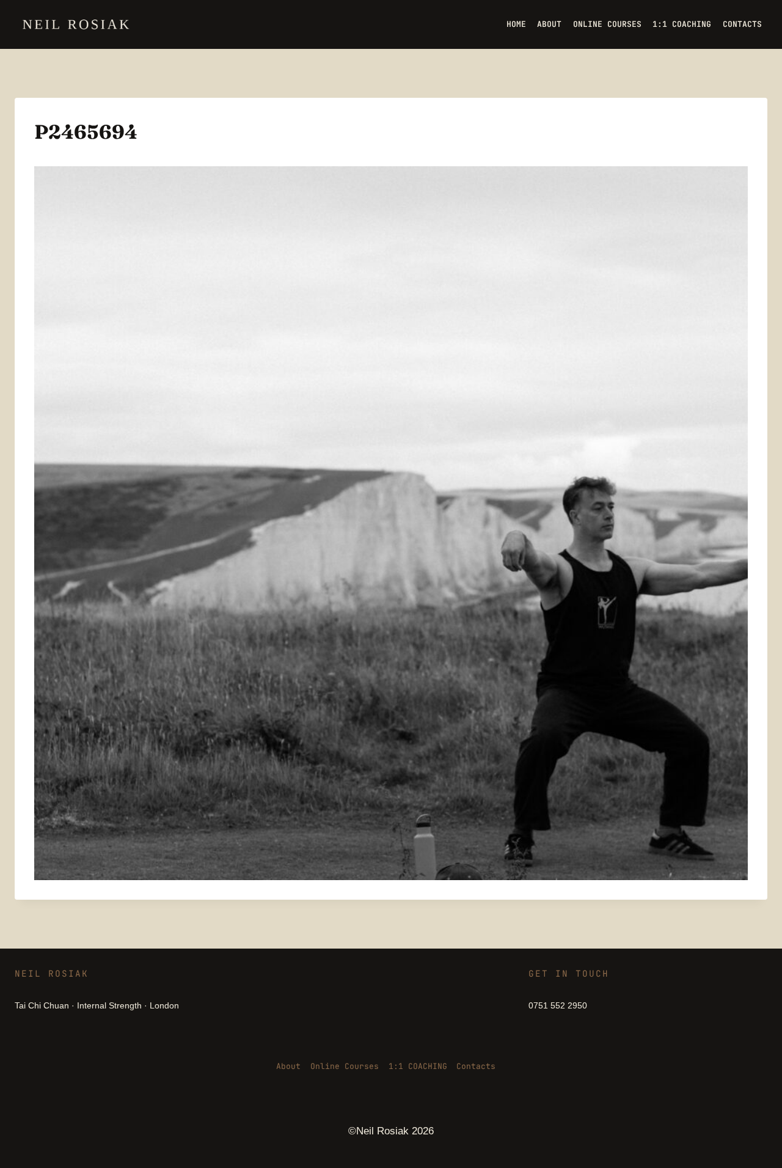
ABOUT (549, 24)
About (288, 1066)
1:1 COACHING (681, 24)
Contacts (475, 1066)
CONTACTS (742, 24)
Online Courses (344, 1066)
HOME (516, 24)
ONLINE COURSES (607, 24)
